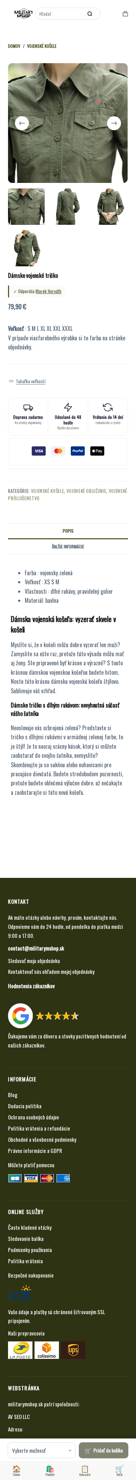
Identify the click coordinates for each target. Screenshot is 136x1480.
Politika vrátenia (25, 1261)
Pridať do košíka (108, 1450)
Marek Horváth (48, 291)
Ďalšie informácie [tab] (68, 546)
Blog (12, 1094)
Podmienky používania (30, 1249)
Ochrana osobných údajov (33, 1117)
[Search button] (90, 13)
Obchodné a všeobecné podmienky (42, 1139)
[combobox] (60, 13)
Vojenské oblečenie (86, 490)
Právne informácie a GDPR (35, 1150)
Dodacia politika (24, 1106)
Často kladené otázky (30, 1227)
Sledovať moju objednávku (34, 960)
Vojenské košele (47, 490)
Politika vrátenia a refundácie (39, 1128)
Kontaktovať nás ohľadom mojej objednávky (51, 971)
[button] (27, 381)
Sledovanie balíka (26, 1238)
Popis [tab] (68, 531)
